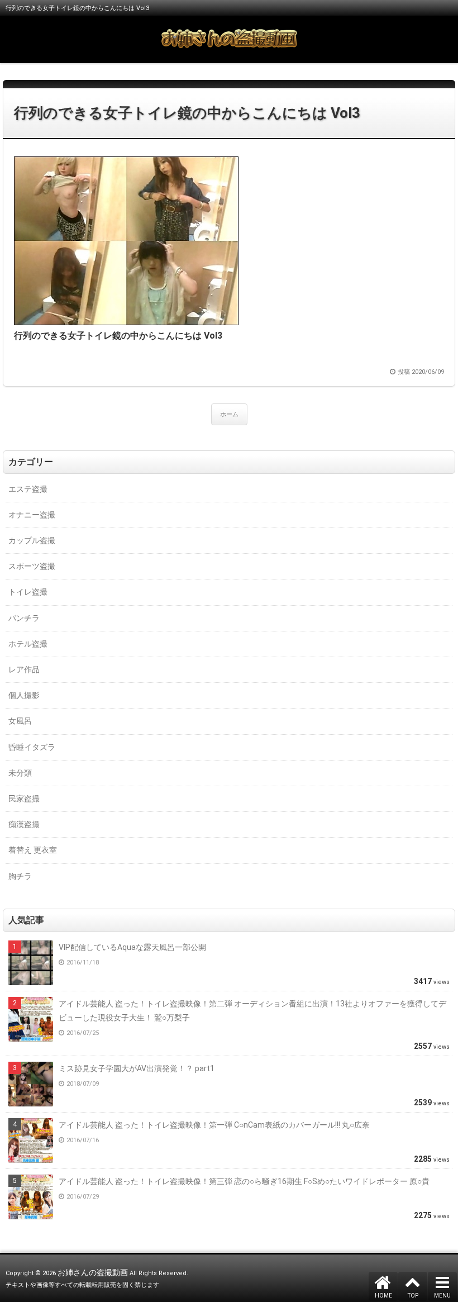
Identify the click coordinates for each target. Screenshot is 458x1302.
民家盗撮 (24, 798)
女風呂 (20, 720)
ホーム (229, 414)
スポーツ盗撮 (31, 566)
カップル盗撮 (31, 540)
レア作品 (24, 669)
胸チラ (20, 876)
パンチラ (24, 618)
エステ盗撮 (27, 488)
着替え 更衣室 (32, 849)
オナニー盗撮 (31, 514)
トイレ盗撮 (27, 591)
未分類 (20, 772)
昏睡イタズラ (31, 747)
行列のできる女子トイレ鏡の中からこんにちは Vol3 (187, 112)
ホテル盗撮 (27, 643)
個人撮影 (24, 695)
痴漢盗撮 (24, 824)
